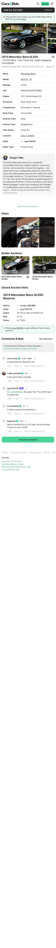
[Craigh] (18, 306)
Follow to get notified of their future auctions (27, 329)
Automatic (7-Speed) (18, 452)
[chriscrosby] (4, 358)
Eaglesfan (11, 421)
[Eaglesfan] (4, 421)
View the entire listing (27, 206)
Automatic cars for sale (11, 461)
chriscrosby (12, 358)
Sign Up (45, 4)
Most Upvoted (45, 339)
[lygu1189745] (22, 141)
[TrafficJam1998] (4, 373)
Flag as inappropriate (33, 366)
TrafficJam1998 (14, 373)
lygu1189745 (30, 141)
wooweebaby (13, 406)
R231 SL (24, 79)
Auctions (5, 452)
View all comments (28, 439)
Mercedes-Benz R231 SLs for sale (16, 467)
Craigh (23, 305)
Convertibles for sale (10, 469)
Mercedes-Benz (28, 73)
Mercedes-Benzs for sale (12, 464)
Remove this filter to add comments (20, 348)
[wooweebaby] (4, 406)
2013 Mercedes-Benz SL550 (12, 277)
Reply (16, 366)
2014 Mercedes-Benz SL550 (42, 277)
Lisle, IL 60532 (27, 135)
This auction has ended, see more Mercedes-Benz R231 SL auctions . (28, 18)
